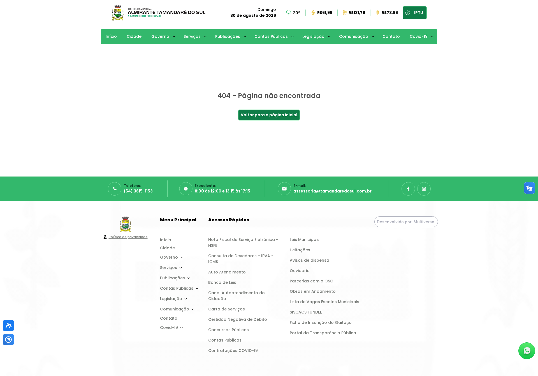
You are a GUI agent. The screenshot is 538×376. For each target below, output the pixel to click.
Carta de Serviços (226, 309)
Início (111, 36)
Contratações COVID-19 (233, 350)
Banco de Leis (222, 282)
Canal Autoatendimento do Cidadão (237, 295)
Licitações (300, 250)
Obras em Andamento (313, 291)
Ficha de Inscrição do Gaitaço (321, 322)
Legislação (313, 36)
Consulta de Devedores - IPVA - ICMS (241, 258)
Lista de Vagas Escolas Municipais (324, 302)
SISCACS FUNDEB (306, 312)
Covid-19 (419, 36)
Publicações (227, 36)
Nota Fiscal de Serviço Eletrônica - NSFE (243, 242)
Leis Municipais (304, 239)
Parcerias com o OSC (311, 281)
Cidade (134, 36)
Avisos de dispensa (309, 260)
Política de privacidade (128, 237)
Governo (160, 36)
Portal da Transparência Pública (323, 333)
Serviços (192, 36)
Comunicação (353, 36)
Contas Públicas (271, 36)
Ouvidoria (300, 270)
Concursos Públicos (228, 330)
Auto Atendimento (227, 272)
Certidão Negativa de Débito (237, 319)
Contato (391, 36)
